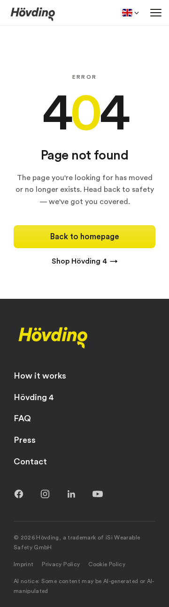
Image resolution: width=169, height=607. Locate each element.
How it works (40, 376)
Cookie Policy (106, 564)
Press (25, 440)
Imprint (24, 564)
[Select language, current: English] (130, 12)
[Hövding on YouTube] (97, 494)
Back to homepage (84, 237)
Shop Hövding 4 (85, 261)
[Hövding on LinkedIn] (71, 494)
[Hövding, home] (53, 337)
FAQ (22, 418)
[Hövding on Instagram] (45, 494)
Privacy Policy (61, 564)
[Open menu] (156, 12)
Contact (30, 461)
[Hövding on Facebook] (18, 494)
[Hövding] (33, 13)
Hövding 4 (34, 397)
